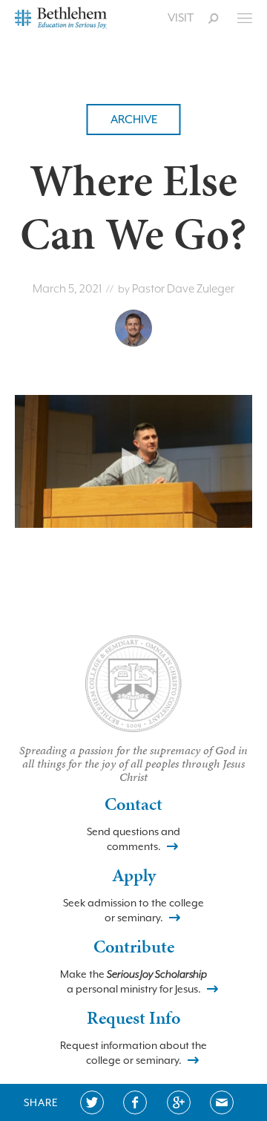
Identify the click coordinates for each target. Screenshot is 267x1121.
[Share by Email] (222, 1102)
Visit (181, 17)
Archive (134, 119)
